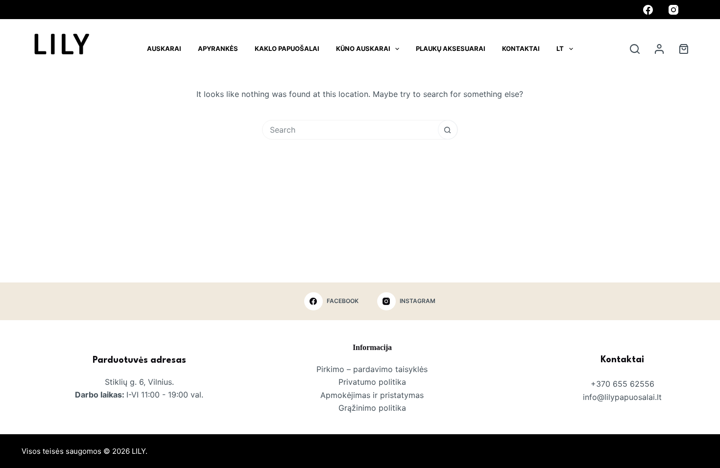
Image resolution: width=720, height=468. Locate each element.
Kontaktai (521, 48)
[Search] (635, 49)
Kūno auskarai (363, 48)
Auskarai (164, 48)
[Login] (659, 49)
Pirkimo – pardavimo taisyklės (372, 369)
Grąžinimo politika (372, 408)
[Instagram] (673, 10)
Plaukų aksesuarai (450, 48)
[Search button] (447, 130)
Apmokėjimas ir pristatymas (372, 395)
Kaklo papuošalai (287, 48)
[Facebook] (648, 10)
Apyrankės (218, 48)
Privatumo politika (372, 382)
